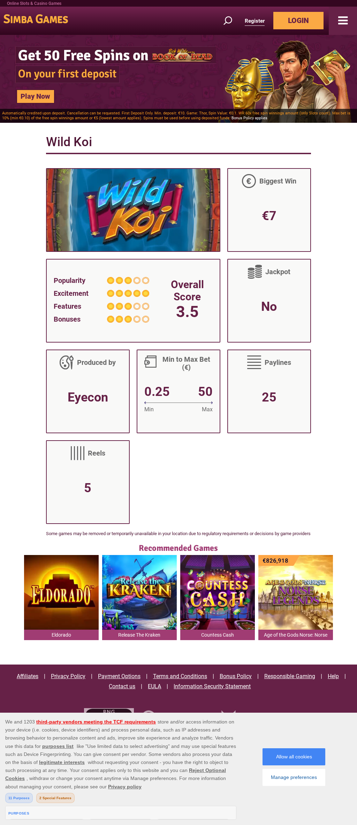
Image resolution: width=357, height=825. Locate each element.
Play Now (35, 96)
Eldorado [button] (61, 635)
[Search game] (232, 21)
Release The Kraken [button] (139, 635)
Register (255, 21)
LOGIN (298, 20)
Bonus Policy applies (249, 118)
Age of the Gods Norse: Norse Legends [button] (295, 636)
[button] (343, 21)
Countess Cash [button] (217, 635)
